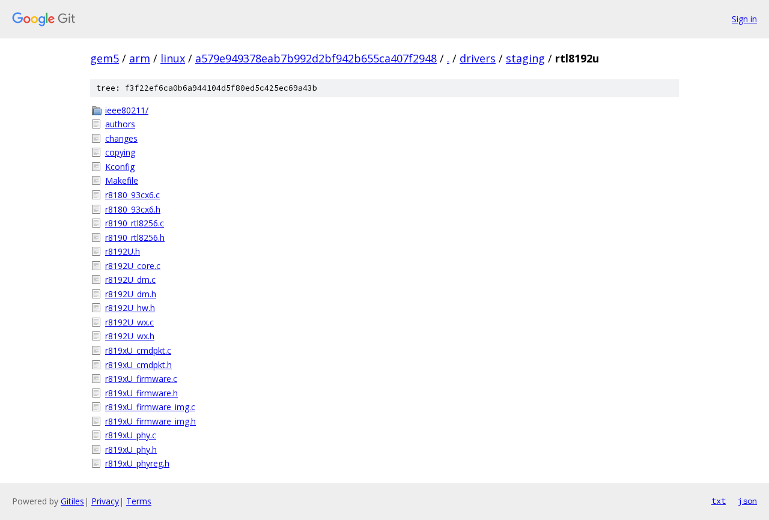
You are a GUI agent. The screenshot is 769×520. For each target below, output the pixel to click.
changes (121, 138)
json (747, 500)
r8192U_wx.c (129, 322)
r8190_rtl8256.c (134, 223)
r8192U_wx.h (129, 336)
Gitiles (72, 501)
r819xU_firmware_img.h (150, 421)
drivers (478, 58)
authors (120, 124)
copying (120, 152)
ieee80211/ (126, 110)
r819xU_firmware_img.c (150, 407)
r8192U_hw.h (130, 307)
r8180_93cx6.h (132, 209)
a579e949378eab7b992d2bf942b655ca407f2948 (316, 58)
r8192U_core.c (132, 265)
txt (718, 500)
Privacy (105, 501)
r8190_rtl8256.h (135, 237)
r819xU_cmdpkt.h (138, 364)
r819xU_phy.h (131, 449)
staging (525, 58)
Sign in (744, 19)
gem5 (104, 58)
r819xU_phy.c (130, 435)
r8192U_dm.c (130, 279)
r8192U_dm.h (130, 294)
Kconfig (120, 166)
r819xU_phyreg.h (137, 463)
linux (172, 58)
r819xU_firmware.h (141, 393)
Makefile (121, 180)
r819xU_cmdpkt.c (138, 350)
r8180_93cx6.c (132, 195)
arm (139, 58)
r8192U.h (122, 251)
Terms (138, 501)
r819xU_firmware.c (141, 378)
